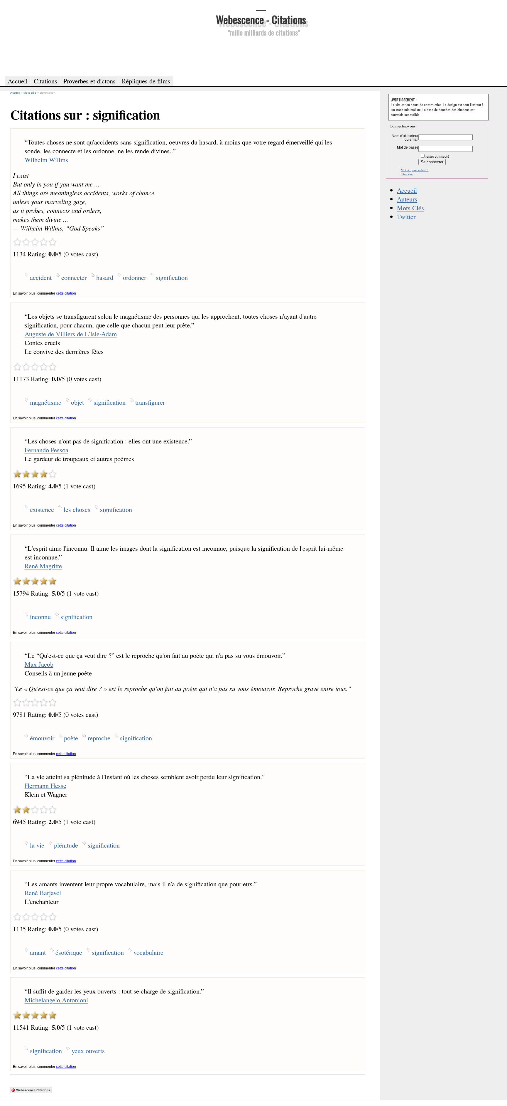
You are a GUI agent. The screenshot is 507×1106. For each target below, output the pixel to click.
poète (71, 737)
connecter (74, 277)
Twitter (406, 216)
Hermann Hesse (45, 785)
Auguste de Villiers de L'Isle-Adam (71, 333)
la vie (37, 845)
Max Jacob (39, 664)
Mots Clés (410, 207)
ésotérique (68, 952)
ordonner (134, 277)
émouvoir (42, 737)
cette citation (66, 293)
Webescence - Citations (261, 19)
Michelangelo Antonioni (56, 999)
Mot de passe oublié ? (414, 170)
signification (172, 277)
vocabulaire (148, 952)
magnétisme (45, 402)
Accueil (407, 190)
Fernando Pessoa (46, 449)
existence (42, 509)
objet (77, 402)
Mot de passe (407, 147)
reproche (99, 737)
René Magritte (43, 565)
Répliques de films (146, 80)
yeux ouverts (88, 1050)
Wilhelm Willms (46, 159)
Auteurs (407, 198)
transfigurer (150, 402)
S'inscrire (407, 174)
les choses (77, 509)
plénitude (66, 845)
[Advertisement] (261, 55)
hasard (104, 277)
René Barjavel (43, 892)
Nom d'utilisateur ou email (405, 137)
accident (41, 277)
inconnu (40, 616)
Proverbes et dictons (89, 80)
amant (38, 952)
